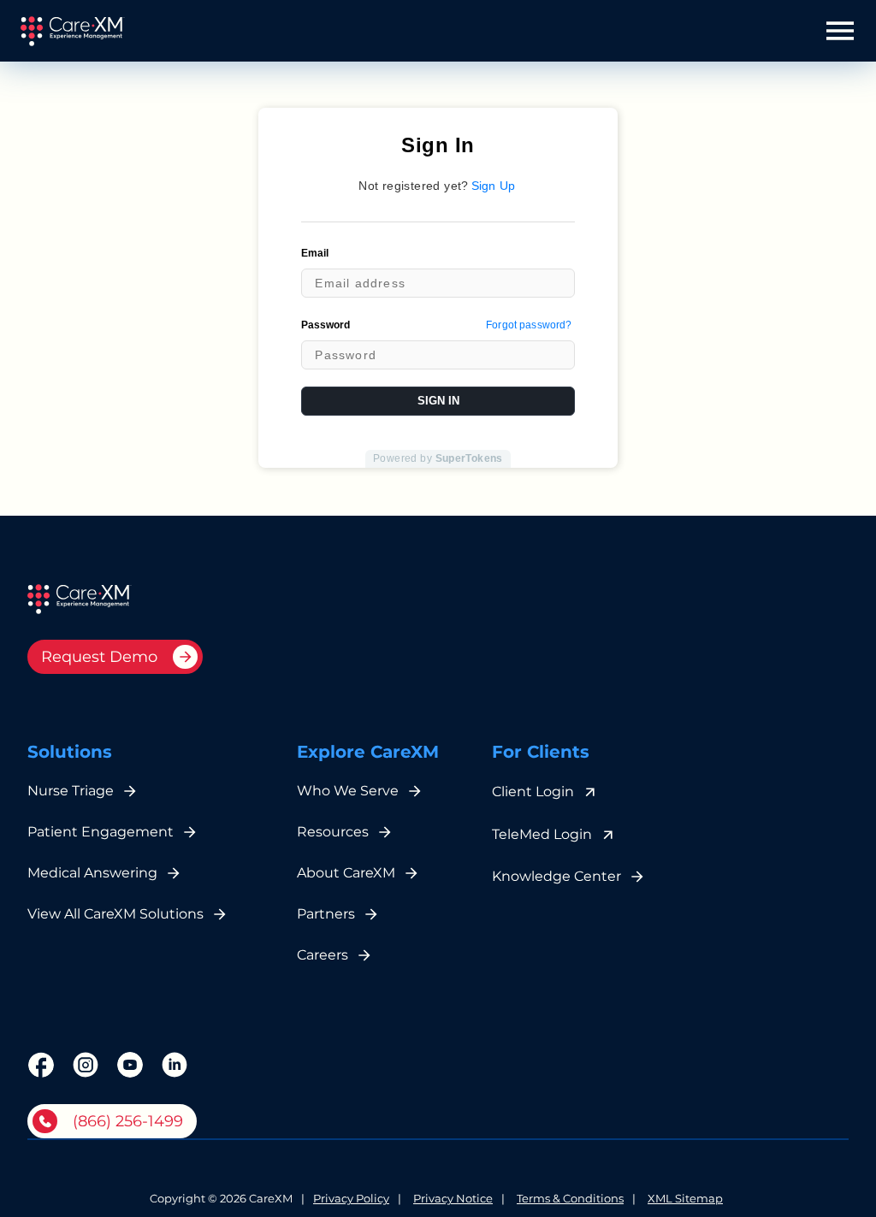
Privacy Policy (351, 1199)
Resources (333, 832)
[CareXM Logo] (72, 31)
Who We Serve (348, 791)
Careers (322, 955)
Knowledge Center (556, 876)
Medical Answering (92, 873)
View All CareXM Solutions (115, 914)
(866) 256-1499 (128, 1121)
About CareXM (346, 873)
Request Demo (99, 656)
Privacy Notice (453, 1199)
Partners (326, 914)
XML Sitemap (685, 1199)
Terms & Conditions (570, 1199)
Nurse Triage (70, 791)
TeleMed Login (542, 834)
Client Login (533, 791)
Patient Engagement (100, 832)
